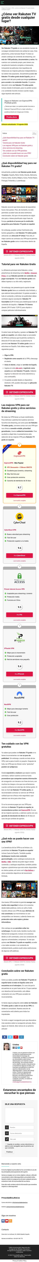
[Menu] (2, 2)
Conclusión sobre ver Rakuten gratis (15, 156)
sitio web (19, 368)
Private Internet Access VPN (14, 589)
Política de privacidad (15, 1247)
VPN (13, 8)
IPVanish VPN (9, 648)
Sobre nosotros (26, 1250)
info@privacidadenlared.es (20, 1202)
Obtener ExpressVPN (21, 251)
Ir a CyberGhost (19, 555)
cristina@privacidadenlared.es (22, 1082)
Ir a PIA (19, 615)
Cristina (16, 1045)
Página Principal (6, 8)
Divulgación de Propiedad (14, 1250)
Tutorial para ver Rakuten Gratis (14, 143)
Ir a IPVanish (19, 674)
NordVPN (7, 704)
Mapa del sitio (26, 1247)
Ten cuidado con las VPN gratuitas (15, 151)
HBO (9, 862)
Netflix (27, 273)
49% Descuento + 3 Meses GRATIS (19, 467)
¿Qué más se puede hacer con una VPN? (17, 153)
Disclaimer (26, 1249)
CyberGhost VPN (10, 530)
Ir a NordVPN (19, 730)
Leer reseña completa (19, 500)
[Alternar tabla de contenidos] (34, 133)
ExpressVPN (8, 463)
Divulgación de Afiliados (15, 1249)
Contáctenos (19, 1252)
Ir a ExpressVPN (19, 495)
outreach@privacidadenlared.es (15, 1206)
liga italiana (29, 870)
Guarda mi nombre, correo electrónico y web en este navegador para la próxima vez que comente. (19, 1146)
